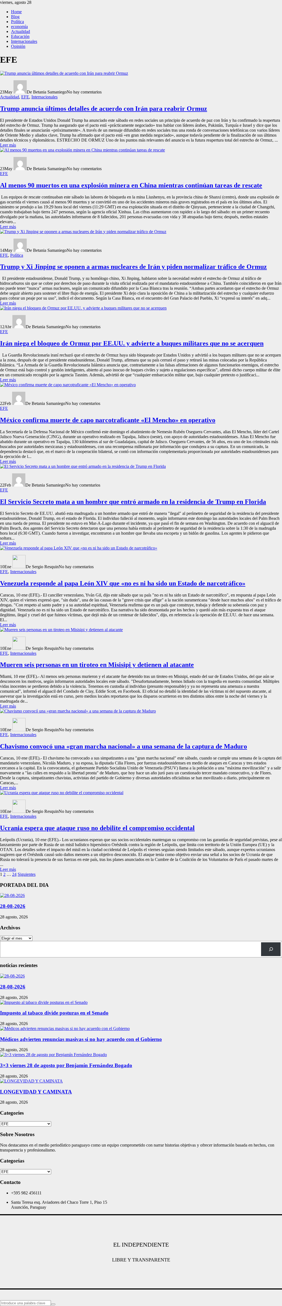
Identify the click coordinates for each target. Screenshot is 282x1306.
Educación (20, 36)
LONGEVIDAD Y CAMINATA (36, 1092)
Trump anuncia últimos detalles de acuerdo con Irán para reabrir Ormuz (103, 108)
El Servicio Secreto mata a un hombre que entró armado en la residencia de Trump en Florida (133, 501)
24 (14, 874)
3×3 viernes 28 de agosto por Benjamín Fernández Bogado (66, 1065)
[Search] (271, 949)
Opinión (18, 46)
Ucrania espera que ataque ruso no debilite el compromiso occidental (97, 828)
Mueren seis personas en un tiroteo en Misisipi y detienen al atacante (97, 664)
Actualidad (20, 31)
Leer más (8, 145)
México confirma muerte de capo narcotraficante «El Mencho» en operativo (107, 420)
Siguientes (27, 874)
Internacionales (24, 41)
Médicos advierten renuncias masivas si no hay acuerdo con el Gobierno (81, 1039)
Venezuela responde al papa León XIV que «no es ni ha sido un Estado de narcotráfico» (122, 583)
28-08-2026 (12, 906)
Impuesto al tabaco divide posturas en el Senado (54, 1013)
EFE (25, 97)
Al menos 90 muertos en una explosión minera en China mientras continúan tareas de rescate (131, 185)
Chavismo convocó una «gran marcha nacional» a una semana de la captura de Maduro (123, 746)
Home (16, 11)
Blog (15, 16)
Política (17, 21)
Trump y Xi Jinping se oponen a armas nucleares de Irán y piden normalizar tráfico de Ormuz (133, 266)
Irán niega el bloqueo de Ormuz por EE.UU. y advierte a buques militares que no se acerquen (132, 343)
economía (19, 26)
